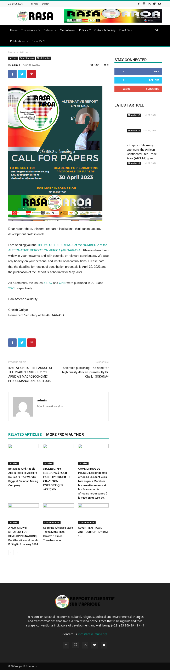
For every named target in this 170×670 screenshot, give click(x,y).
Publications (18, 41)
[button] (157, 30)
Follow (154, 80)
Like (156, 71)
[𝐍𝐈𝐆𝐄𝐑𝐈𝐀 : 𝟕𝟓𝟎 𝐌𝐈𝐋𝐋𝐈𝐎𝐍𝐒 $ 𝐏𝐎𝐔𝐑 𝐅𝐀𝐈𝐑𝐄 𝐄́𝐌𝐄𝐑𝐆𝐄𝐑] (58, 454)
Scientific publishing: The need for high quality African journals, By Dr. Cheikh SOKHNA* (85, 372)
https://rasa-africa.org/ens (50, 406)
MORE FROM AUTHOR (65, 434)
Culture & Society (105, 30)
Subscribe (152, 88)
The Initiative (29, 30)
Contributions (27, 58)
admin (16, 64)
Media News (67, 30)
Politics (83, 30)
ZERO (48, 283)
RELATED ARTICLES (25, 434)
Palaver (48, 30)
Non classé (134, 115)
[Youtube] (159, 3)
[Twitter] (154, 3)
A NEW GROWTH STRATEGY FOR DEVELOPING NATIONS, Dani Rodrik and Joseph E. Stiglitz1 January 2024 (23, 536)
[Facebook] (138, 3)
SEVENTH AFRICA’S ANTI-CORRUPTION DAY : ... (93, 532)
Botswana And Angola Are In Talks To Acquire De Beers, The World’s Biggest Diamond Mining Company (23, 477)
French (34, 3)
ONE (62, 283)
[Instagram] (144, 3)
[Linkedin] (149, 3)
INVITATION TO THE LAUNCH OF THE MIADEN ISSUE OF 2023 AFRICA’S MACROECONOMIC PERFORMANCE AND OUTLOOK (30, 374)
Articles (23, 52)
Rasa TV (37, 41)
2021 (11, 288)
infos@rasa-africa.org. (93, 634)
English (45, 3)
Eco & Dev (125, 30)
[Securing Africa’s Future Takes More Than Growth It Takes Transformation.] (58, 513)
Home (14, 30)
